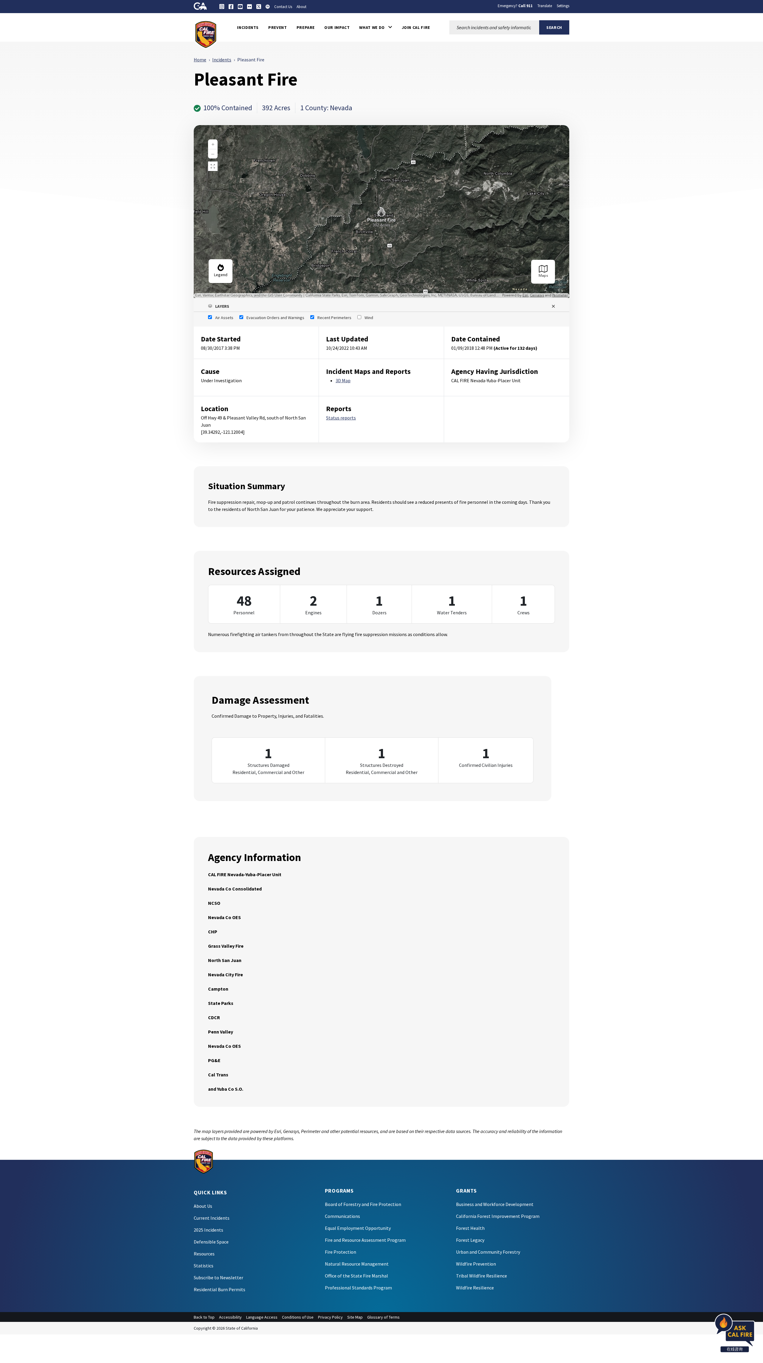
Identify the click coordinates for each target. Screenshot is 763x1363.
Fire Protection (340, 1252)
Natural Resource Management (357, 1264)
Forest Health (470, 1228)
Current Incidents (211, 1218)
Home (200, 60)
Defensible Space (211, 1242)
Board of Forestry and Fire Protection (363, 1204)
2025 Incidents (208, 1230)
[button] (375, 27)
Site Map (355, 1317)
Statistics (203, 1266)
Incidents (221, 60)
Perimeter (560, 295)
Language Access (261, 1317)
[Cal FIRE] (206, 34)
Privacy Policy (330, 1317)
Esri (525, 295)
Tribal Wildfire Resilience (481, 1276)
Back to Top (204, 1317)
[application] (381, 211)
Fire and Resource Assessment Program (365, 1240)
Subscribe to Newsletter (218, 1277)
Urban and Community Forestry (488, 1252)
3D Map (343, 380)
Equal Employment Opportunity (358, 1228)
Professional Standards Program (358, 1288)
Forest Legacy (470, 1240)
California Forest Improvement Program (497, 1216)
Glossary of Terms (383, 1317)
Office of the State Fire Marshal (356, 1276)
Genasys (537, 295)
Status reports (341, 418)
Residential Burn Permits (219, 1289)
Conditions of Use (298, 1317)
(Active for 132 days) (515, 348)
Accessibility (230, 1317)
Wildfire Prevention (476, 1264)
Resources (204, 1254)
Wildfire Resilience (475, 1288)
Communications (342, 1216)
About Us (203, 1206)
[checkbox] (220, 317)
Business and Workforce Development (495, 1204)
